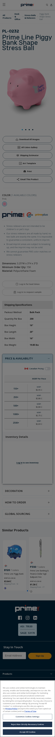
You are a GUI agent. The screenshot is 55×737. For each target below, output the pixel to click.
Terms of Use (30, 711)
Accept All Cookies (27, 732)
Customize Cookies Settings (27, 716)
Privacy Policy (11, 708)
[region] (27, 708)
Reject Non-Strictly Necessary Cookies (27, 724)
